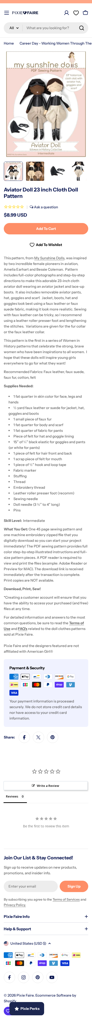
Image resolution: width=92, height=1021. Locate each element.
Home (9, 43)
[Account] (66, 13)
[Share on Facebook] (24, 737)
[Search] (81, 28)
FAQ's (22, 628)
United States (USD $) (28, 943)
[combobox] (46, 28)
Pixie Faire (25, 995)
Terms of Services (66, 899)
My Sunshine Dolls (49, 258)
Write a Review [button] (48, 786)
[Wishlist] (76, 12)
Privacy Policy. (15, 905)
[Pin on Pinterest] (52, 737)
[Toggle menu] (6, 13)
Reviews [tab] (12, 796)
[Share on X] (38, 737)
